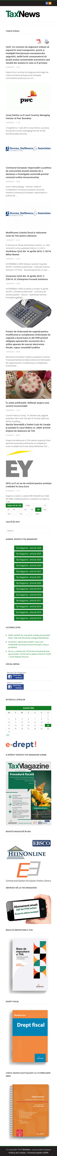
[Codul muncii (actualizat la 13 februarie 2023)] (28, 1111)
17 (9, 725)
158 (44, 509)
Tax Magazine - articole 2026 (28, 548)
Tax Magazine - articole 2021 (28, 577)
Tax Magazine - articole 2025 (28, 553)
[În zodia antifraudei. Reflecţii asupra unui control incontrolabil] (28, 384)
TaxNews (26, 1149)
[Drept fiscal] (28, 1037)
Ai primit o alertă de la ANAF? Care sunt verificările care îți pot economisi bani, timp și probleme (28, 644)
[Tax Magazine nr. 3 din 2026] (28, 793)
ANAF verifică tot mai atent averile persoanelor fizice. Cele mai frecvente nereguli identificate (29, 636)
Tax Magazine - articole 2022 (28, 571)
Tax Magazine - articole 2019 (28, 588)
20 (8, 509)
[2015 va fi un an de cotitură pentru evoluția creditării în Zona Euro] (28, 464)
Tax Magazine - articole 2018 (28, 594)
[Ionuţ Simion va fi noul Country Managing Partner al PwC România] (28, 96)
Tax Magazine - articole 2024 (28, 559)
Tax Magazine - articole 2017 (28, 600)
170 (20, 514)
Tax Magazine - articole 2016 (28, 606)
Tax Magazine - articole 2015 (28, 612)
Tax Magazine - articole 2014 (28, 618)
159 (8, 514)
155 (25, 509)
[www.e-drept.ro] (28, 745)
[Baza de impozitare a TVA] (28, 966)
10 (45, 505)
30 (14, 509)
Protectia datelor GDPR (38, 1152)
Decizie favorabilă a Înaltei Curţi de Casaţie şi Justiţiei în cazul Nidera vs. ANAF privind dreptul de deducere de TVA (28, 427)
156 (31, 509)
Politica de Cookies (17, 1152)
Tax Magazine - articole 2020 (28, 583)
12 (22, 722)
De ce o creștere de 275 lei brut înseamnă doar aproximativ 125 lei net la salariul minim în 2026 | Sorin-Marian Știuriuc (29, 654)
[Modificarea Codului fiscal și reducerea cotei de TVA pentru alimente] (28, 214)
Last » (37, 514)
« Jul (7, 734)
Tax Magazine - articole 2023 (28, 565)
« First (27, 505)
